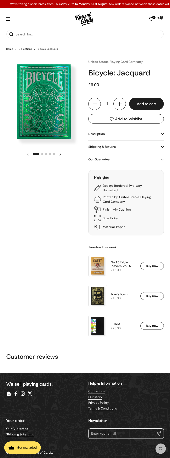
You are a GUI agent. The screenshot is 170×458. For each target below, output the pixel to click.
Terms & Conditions (102, 408)
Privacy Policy (98, 403)
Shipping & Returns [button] (102, 147)
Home (9, 49)
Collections (25, 49)
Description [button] (96, 134)
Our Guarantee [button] (98, 159)
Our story (95, 397)
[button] (159, 19)
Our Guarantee (17, 429)
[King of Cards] (84, 19)
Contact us (96, 391)
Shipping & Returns (20, 434)
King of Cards (42, 453)
